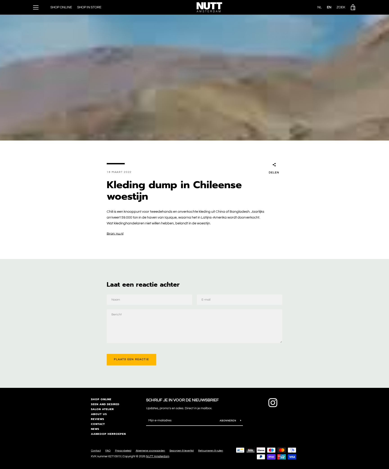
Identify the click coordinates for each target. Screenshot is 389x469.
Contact (98, 424)
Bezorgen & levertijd (182, 450)
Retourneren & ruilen (210, 450)
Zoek (341, 7)
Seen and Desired (105, 404)
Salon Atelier (102, 409)
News (95, 429)
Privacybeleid (123, 450)
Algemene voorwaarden (150, 450)
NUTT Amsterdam (157, 456)
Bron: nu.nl (115, 233)
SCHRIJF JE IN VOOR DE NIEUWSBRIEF (182, 400)
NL (319, 7)
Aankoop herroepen (108, 434)
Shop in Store (89, 7)
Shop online (101, 399)
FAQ (108, 450)
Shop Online (61, 7)
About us (99, 414)
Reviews (97, 419)
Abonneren (228, 421)
